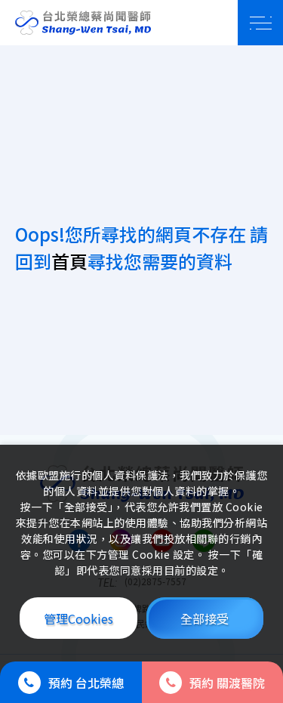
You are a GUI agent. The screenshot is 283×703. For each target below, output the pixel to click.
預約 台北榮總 (86, 683)
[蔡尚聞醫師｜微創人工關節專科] (83, 22)
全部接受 (204, 618)
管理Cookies (78, 618)
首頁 (69, 261)
